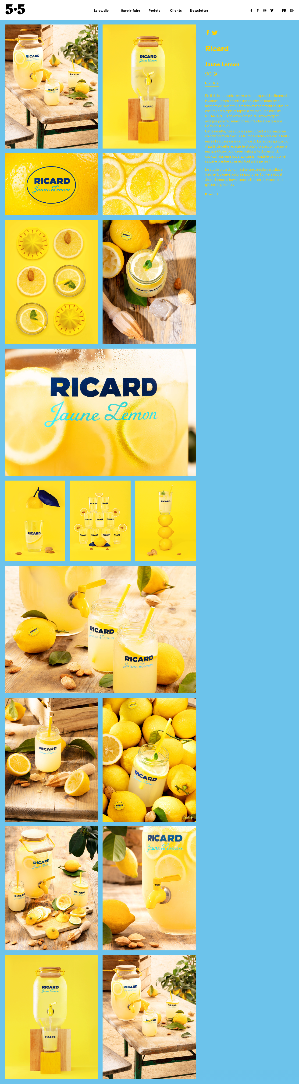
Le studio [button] (101, 11)
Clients (176, 11)
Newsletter (199, 11)
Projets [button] (154, 11)
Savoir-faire (130, 11)
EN (292, 11)
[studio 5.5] (15, 9)
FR (284, 11)
